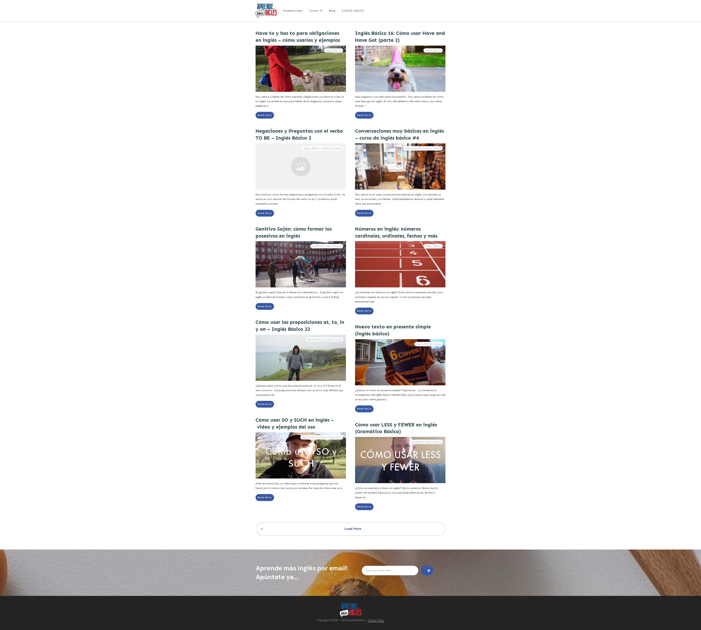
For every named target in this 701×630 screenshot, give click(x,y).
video (322, 437)
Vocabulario (334, 437)
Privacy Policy (376, 620)
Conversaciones (414, 148)
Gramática (318, 246)
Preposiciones (333, 339)
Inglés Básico (333, 50)
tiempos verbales (331, 148)
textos (437, 344)
